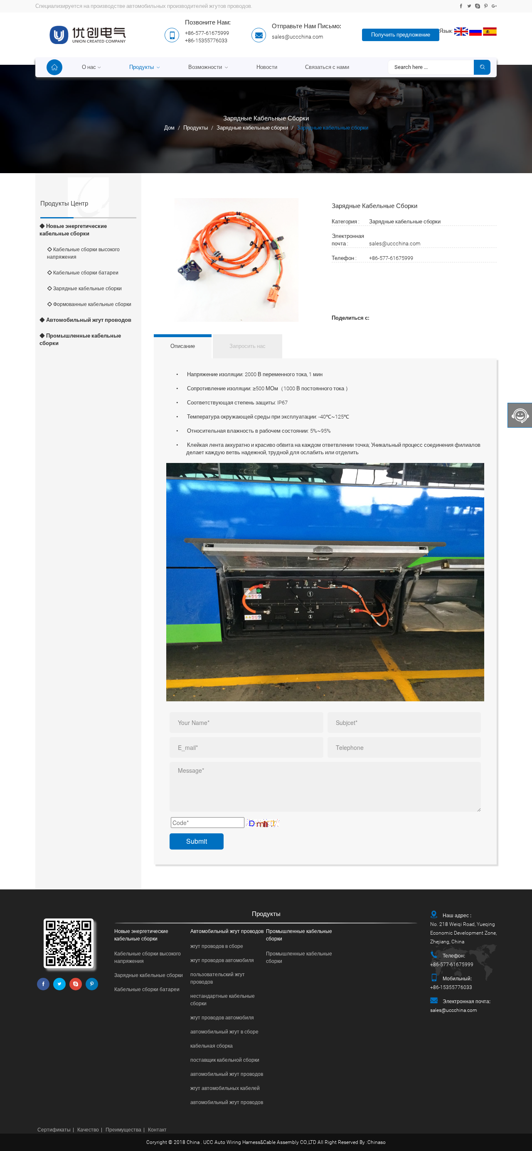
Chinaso (376, 1142)
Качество (88, 1130)
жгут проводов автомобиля (222, 960)
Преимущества (123, 1130)
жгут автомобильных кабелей (225, 1088)
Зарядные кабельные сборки (252, 128)
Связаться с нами (327, 67)
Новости (266, 67)
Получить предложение (400, 35)
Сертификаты (54, 1130)
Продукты (142, 67)
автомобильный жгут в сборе (224, 1032)
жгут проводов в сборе (216, 946)
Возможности (205, 67)
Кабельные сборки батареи (85, 273)
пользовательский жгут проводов (217, 978)
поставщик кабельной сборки (224, 1060)
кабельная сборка (211, 1046)
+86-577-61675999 (391, 258)
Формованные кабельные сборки (91, 304)
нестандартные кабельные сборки (222, 1000)
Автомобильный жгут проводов (88, 320)
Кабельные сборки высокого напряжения (83, 253)
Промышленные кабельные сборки (80, 339)
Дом (169, 128)
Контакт (157, 1130)
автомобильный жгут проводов (226, 1074)
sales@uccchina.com (297, 37)
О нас (89, 67)
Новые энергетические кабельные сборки (73, 230)
